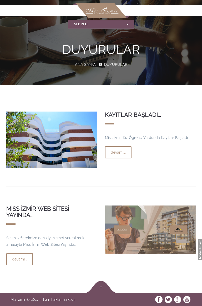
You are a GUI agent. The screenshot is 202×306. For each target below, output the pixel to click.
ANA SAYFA (85, 64)
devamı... (118, 152)
